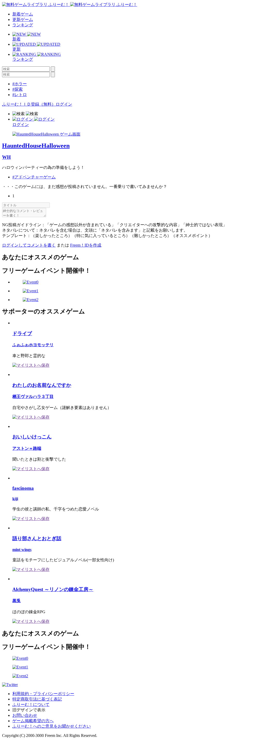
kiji (15, 499)
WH (6, 157)
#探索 (17, 89)
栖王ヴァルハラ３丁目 (33, 396)
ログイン (64, 104)
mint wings (21, 549)
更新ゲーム (22, 19)
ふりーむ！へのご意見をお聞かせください (51, 726)
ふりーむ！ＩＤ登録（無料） (29, 104)
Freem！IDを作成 (85, 245)
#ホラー (19, 84)
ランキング (22, 25)
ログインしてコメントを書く (29, 245)
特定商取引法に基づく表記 (37, 699)
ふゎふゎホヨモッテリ (33, 345)
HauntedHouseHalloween (36, 145)
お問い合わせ (24, 715)
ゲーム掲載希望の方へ (33, 721)
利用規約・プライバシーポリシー (43, 693)
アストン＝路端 (26, 448)
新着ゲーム (22, 14)
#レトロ (19, 94)
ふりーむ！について (31, 704)
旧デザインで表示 (28, 710)
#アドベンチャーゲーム (34, 177)
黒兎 (16, 601)
